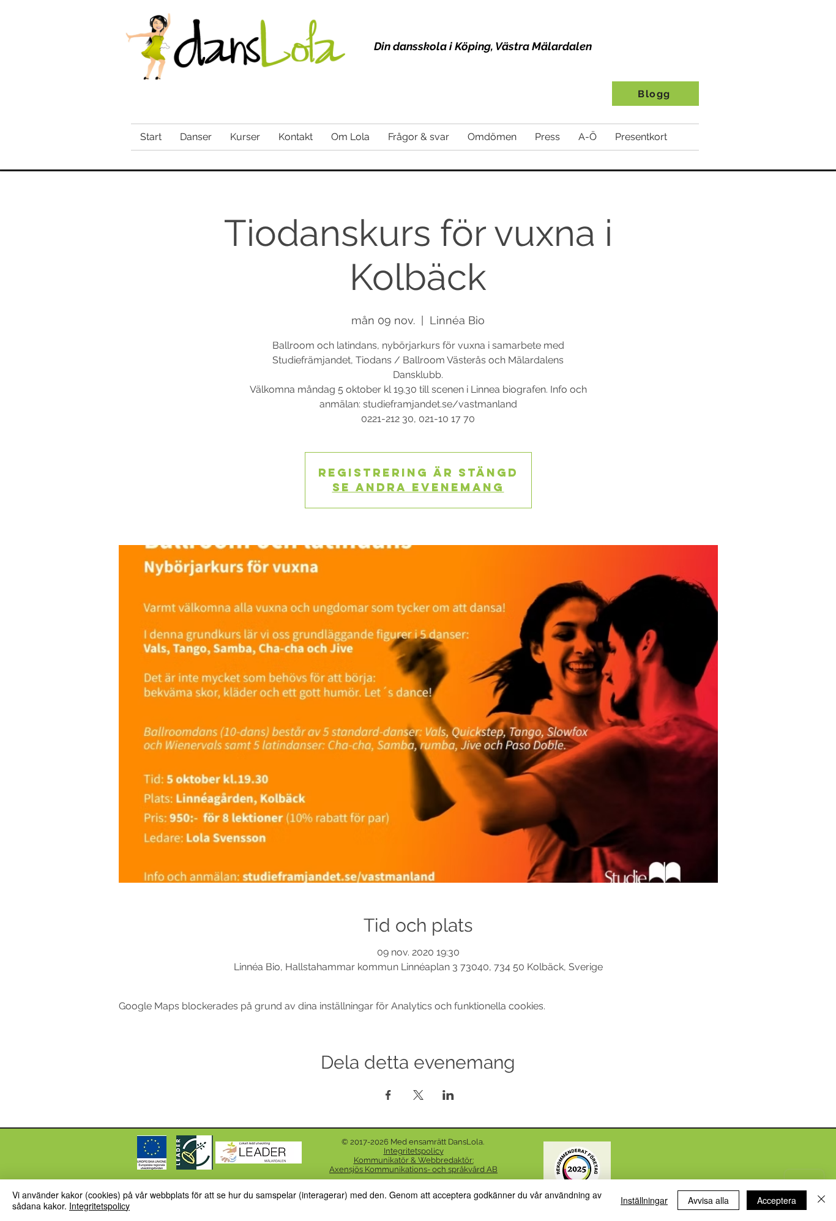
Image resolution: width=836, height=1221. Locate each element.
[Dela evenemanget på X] (418, 1095)
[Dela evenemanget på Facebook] (388, 1095)
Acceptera (776, 1200)
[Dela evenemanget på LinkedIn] (448, 1095)
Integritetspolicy (99, 1206)
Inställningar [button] (644, 1200)
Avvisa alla (708, 1200)
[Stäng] (821, 1200)
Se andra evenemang (418, 487)
